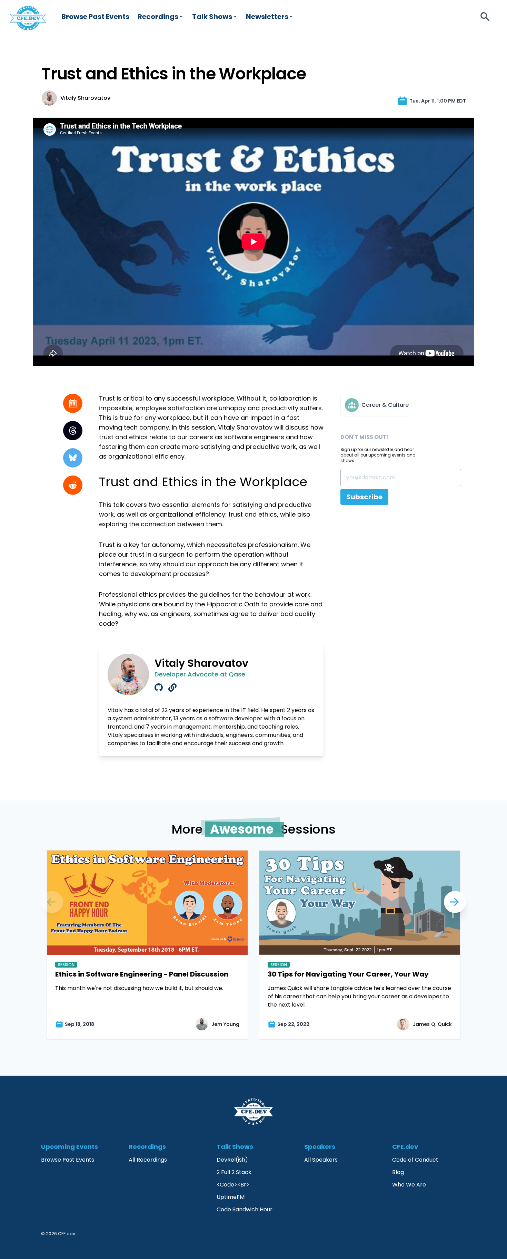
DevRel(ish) (232, 1160)
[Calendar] (72, 403)
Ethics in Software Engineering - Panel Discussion (141, 974)
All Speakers (321, 1160)
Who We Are (409, 1185)
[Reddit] (72, 485)
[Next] (52, 902)
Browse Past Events (95, 16)
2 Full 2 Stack (234, 1172)
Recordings (158, 16)
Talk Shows (212, 16)
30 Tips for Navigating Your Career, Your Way (348, 974)
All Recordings (148, 1160)
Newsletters (267, 16)
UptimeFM (231, 1197)
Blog (398, 1172)
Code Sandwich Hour (244, 1209)
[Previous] (455, 902)
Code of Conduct (415, 1160)
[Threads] (72, 430)
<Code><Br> (233, 1185)
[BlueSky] (72, 458)
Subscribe (364, 497)
